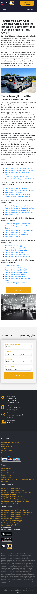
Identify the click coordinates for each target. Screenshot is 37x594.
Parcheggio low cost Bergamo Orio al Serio (19, 170)
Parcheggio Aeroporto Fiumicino (16, 188)
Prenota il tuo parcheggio (10, 442)
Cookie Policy (6, 477)
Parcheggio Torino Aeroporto (12, 581)
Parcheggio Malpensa (12, 266)
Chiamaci (4, 471)
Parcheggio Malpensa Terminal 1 (16, 270)
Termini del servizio (8, 473)
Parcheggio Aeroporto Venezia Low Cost (19, 212)
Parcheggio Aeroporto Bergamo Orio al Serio (12, 553)
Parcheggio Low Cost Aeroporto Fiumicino (19, 190)
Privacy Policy (6, 475)
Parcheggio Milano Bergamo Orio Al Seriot (19, 179)
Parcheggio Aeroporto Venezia (11, 488)
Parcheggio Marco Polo (9, 495)
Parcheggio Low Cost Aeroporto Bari (17, 256)
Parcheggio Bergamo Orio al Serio (16, 177)
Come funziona (6, 446)
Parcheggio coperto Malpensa (15, 276)
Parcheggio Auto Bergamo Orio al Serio (18, 168)
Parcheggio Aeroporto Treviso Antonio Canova (17, 512)
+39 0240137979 (14, 408)
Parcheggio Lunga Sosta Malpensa (16, 268)
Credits (19, 592)
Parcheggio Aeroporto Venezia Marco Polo (19, 208)
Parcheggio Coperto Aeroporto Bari (17, 254)
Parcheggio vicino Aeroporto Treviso (17, 234)
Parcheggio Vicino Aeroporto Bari (16, 250)
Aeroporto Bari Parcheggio (14, 246)
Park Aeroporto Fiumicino (13, 192)
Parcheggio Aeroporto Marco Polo (16, 206)
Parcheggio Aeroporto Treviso (15, 232)
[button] (18, 346)
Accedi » (10, 422)
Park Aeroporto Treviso (13, 236)
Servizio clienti (6, 468)
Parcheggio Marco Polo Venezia (12, 497)
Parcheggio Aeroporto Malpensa (16, 283)
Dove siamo (5, 444)
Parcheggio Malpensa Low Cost (16, 274)
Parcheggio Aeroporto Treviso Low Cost (19, 230)
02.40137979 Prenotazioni (27, 3)
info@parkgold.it (12, 410)
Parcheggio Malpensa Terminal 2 (16, 272)
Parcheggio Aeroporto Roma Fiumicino (18, 194)
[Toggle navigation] (4, 9)
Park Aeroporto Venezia (13, 214)
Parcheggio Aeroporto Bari (14, 252)
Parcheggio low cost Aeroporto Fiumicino (17, 561)
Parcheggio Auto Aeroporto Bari (16, 248)
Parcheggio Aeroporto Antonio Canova (18, 224)
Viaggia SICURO (6, 451)
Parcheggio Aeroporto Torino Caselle (20, 577)
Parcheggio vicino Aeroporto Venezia (17, 210)
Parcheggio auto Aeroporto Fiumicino (18, 197)
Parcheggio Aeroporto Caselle (21, 576)
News (3, 453)
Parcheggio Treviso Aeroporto (11, 518)
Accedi (30, 9)
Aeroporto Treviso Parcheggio (11, 521)
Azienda (4, 448)
